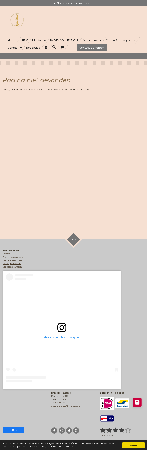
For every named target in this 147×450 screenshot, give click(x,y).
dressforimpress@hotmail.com (65, 406)
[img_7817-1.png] (122, 403)
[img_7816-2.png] (137, 403)
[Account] (46, 47)
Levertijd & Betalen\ (12, 263)
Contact (6, 254)
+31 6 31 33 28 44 (59, 402)
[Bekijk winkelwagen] (62, 47)
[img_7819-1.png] (107, 418)
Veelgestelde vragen (12, 267)
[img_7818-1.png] (107, 403)
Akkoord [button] (133, 445)
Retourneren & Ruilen (13, 260)
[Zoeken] (54, 47)
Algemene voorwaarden (14, 257)
